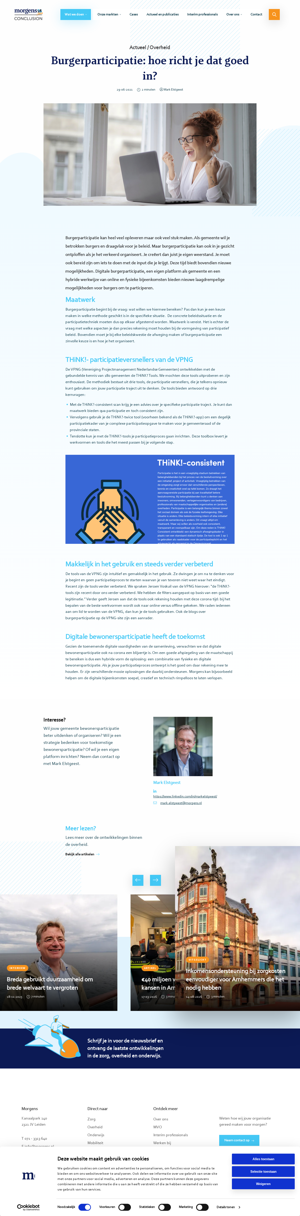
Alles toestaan (263, 1159)
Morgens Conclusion (28, 14)
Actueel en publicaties (162, 14)
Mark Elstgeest (173, 89)
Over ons (232, 14)
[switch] (124, 1207)
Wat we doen (74, 14)
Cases (134, 14)
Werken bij (162, 1143)
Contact (256, 14)
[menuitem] (75, 14)
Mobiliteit (95, 1143)
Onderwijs (95, 1135)
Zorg (91, 1119)
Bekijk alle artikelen (79, 854)
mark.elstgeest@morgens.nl (181, 803)
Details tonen (226, 1207)
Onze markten (108, 14)
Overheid (95, 1127)
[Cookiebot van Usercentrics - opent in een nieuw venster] (28, 1207)
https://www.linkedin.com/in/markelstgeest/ (183, 796)
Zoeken (274, 14)
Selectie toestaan (263, 1171)
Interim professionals (202, 14)
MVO (157, 1127)
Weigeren (263, 1184)
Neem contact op (237, 1140)
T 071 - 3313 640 (34, 1139)
